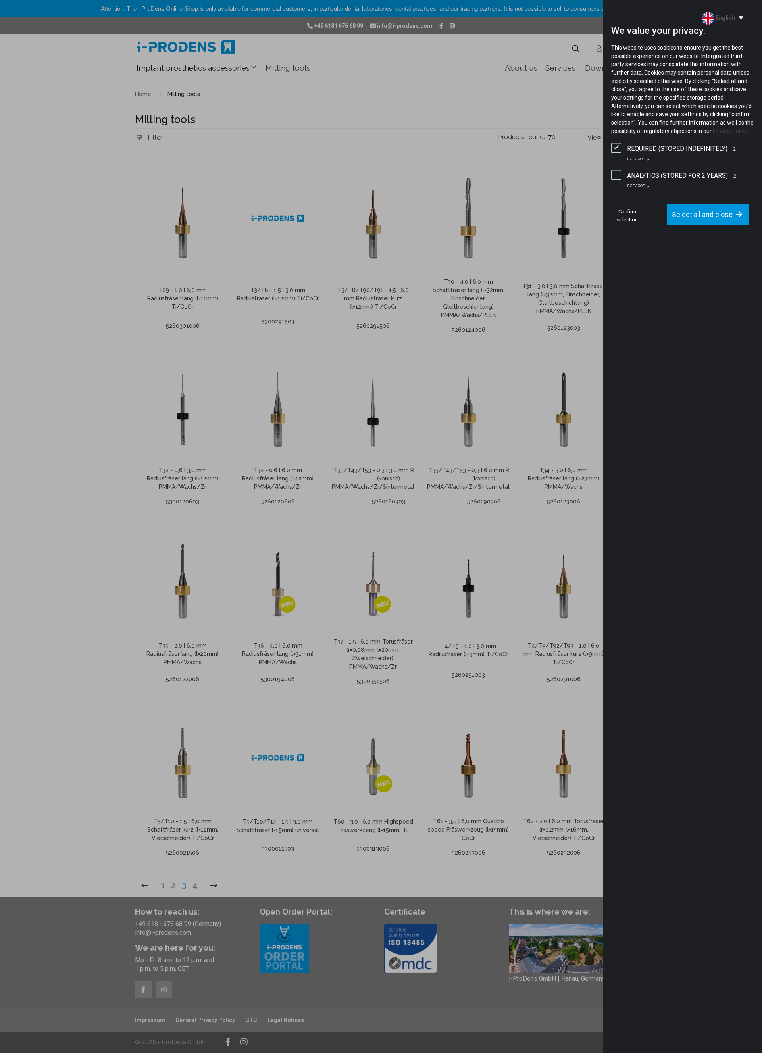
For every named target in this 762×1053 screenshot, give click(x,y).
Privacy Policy (730, 131)
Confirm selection (627, 216)
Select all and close (702, 214)
